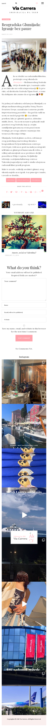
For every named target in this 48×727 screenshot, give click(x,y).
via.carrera (24, 380)
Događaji (6, 19)
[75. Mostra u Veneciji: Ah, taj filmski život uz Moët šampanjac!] (24, 233)
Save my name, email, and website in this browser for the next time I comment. (24, 330)
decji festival (23, 180)
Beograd (11, 180)
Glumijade (18, 82)
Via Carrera (24, 8)
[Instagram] (42, 400)
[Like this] (40, 192)
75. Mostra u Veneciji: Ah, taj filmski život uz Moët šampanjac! (24, 253)
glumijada (36, 180)
